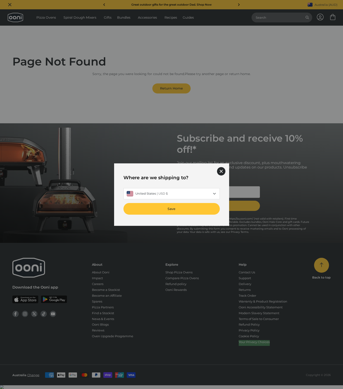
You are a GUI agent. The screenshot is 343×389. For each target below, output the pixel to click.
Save (171, 209)
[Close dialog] (221, 171)
